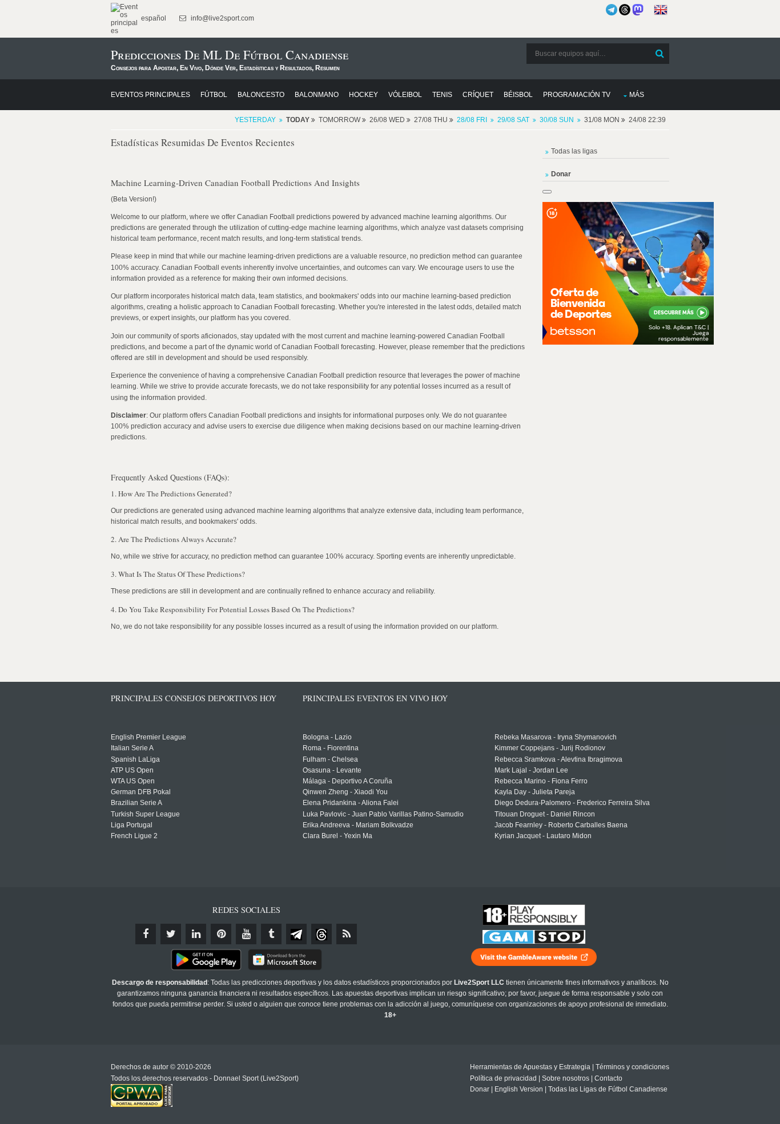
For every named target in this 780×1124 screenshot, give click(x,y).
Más (636, 95)
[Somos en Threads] (624, 9)
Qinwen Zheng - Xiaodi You (345, 792)
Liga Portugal (131, 825)
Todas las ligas (574, 151)
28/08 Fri (472, 120)
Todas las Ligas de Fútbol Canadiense (608, 1089)
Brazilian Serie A (136, 803)
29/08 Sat (513, 120)
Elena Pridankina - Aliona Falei (351, 803)
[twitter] (170, 934)
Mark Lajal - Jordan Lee (531, 770)
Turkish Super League (145, 814)
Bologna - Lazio (327, 737)
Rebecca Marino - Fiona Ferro (541, 781)
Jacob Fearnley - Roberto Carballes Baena (561, 825)
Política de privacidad (503, 1078)
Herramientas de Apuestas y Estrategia (530, 1067)
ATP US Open (132, 770)
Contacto (608, 1078)
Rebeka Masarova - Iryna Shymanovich (555, 737)
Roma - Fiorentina (331, 748)
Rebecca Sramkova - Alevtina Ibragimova (558, 759)
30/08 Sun (557, 120)
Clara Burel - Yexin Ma (337, 836)
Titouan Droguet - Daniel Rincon (544, 814)
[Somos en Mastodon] (638, 9)
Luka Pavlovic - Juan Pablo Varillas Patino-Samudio (383, 814)
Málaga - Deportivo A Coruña (347, 781)
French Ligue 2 (134, 836)
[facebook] (145, 934)
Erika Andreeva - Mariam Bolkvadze (358, 825)
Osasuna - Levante (332, 770)
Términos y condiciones (632, 1067)
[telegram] (296, 934)
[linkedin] (196, 934)
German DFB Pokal (141, 792)
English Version (518, 1089)
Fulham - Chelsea (330, 759)
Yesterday (255, 120)
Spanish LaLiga (135, 759)
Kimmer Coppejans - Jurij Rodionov (549, 748)
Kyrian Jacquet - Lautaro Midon (543, 836)
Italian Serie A (132, 748)
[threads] (321, 934)
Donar (479, 1089)
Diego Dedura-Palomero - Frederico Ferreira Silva (572, 803)
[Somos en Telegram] (611, 9)
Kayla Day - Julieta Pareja (534, 792)
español (152, 18)
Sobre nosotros (565, 1078)
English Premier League (148, 737)
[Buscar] (659, 53)
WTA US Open (133, 781)
